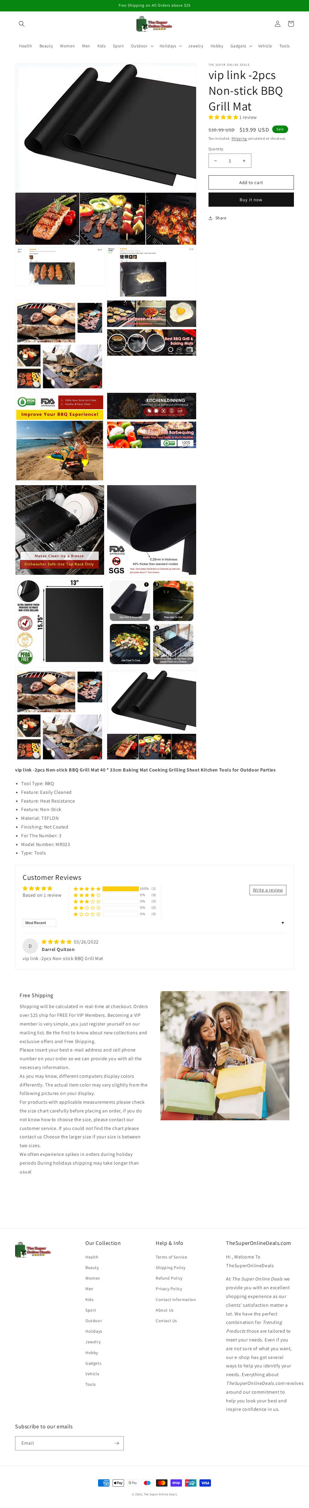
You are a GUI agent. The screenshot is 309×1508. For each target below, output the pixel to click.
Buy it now (251, 199)
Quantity (216, 148)
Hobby (91, 1352)
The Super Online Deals (160, 1494)
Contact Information (176, 1299)
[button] (21, 23)
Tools (90, 1384)
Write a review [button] (268, 890)
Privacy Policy (169, 1288)
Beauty (92, 1267)
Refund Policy (169, 1278)
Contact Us (166, 1320)
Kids (89, 1299)
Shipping (239, 138)
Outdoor (93, 1320)
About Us (165, 1310)
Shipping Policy (171, 1267)
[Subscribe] (116, 1443)
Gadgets (93, 1363)
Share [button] (221, 218)
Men (89, 1288)
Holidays (93, 1331)
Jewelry (92, 1341)
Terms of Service (171, 1257)
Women (92, 1278)
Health (92, 1257)
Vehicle (92, 1373)
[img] (57, 942)
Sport (90, 1310)
